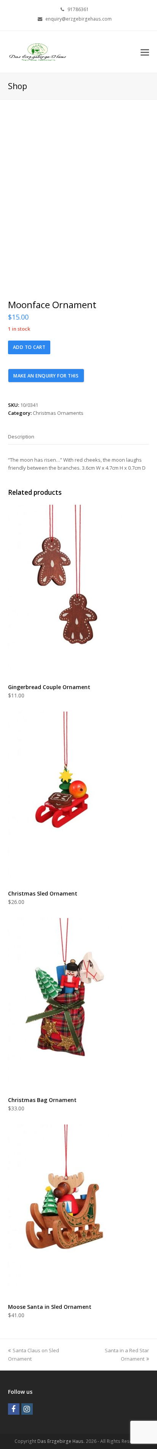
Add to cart (29, 347)
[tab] (21, 436)
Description (21, 436)
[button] (145, 52)
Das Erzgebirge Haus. (61, 1441)
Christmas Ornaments (58, 412)
